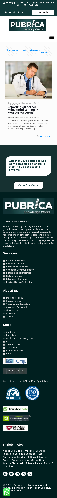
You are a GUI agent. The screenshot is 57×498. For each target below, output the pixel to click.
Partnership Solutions (15, 457)
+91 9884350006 (45, 2)
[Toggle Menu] (51, 37)
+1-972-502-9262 (30, 5)
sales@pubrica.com (17, 2)
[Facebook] (5, 12)
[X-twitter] (22, 12)
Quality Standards (13, 463)
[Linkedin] (14, 12)
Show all (46, 52)
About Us (8, 450)
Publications (10, 453)
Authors (36, 49)
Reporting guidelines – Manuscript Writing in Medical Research (23, 110)
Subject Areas (27, 453)
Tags (24, 49)
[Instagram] (18, 12)
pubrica (14, 103)
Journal (40, 450)
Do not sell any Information (28, 460)
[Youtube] (10, 12)
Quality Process (25, 450)
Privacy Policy (34, 463)
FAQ (39, 453)
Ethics (33, 457)
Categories (12, 49)
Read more (44, 136)
